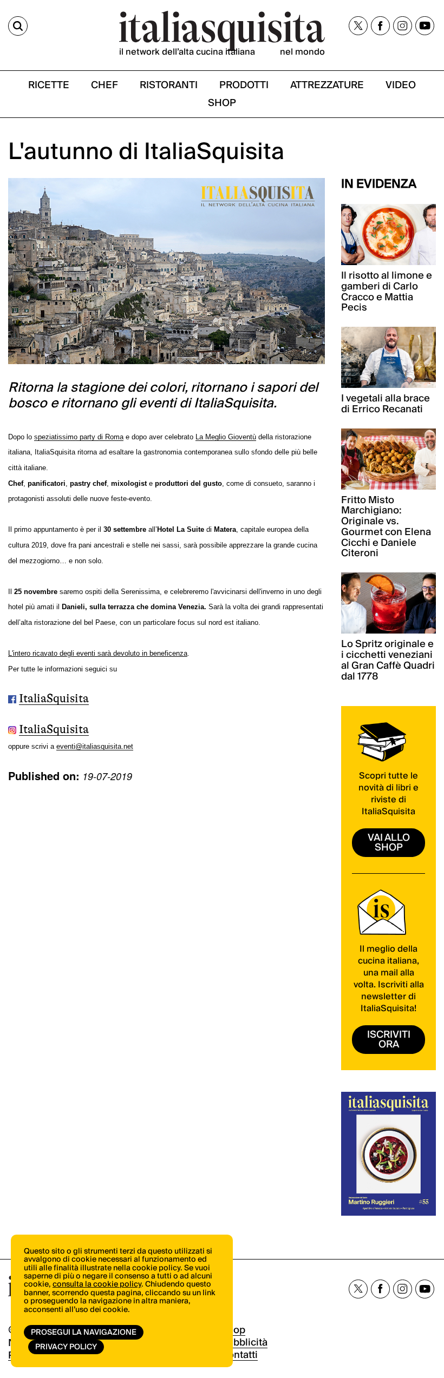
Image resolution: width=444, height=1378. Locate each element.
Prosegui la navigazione (83, 1332)
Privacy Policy (66, 1347)
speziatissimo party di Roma (78, 437)
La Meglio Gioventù (225, 437)
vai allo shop (389, 842)
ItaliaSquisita (54, 698)
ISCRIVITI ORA (388, 1039)
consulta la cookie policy (97, 1284)
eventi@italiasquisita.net (94, 746)
